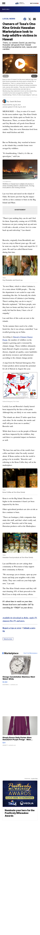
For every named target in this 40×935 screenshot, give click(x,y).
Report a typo (8, 639)
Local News (9, 19)
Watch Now (34, 3)
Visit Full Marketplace (30, 653)
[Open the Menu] (4, 3)
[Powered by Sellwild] (34, 778)
